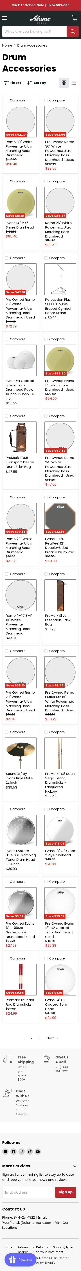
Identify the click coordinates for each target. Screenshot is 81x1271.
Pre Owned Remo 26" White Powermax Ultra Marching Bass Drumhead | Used (20, 308)
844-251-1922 (24, 1217)
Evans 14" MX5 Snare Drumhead (20, 225)
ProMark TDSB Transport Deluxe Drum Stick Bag (20, 462)
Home (7, 45)
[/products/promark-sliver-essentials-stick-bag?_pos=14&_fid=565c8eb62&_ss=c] (60, 595)
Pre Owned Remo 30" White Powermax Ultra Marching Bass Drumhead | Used (59, 150)
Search (23, 1252)
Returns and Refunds (33, 1247)
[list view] (74, 83)
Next (51, 1038)
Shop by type (63, 1247)
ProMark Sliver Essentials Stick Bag (57, 620)
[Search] (73, 31)
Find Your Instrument (48, 1252)
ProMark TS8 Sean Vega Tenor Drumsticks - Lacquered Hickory (60, 782)
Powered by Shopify (40, 1262)
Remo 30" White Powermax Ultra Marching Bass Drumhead (19, 148)
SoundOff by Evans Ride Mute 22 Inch (19, 778)
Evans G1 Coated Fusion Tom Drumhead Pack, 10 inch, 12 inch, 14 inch (20, 389)
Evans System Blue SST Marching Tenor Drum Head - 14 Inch (21, 857)
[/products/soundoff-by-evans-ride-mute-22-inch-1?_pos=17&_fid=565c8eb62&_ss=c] (21, 753)
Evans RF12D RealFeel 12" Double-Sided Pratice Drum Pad (59, 545)
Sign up (66, 1192)
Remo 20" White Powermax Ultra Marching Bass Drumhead (19, 545)
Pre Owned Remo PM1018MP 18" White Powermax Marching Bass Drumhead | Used (59, 701)
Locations (10, 1227)
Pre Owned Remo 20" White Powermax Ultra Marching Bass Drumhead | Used (20, 701)
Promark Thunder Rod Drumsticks (20, 1002)
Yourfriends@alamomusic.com (27, 1222)
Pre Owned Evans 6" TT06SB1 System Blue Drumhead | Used (20, 930)
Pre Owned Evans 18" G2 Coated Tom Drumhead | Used (59, 930)
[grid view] (64, 83)
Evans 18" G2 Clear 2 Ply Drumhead (60, 853)
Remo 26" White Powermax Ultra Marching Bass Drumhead (58, 229)
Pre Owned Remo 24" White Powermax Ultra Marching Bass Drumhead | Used (59, 466)
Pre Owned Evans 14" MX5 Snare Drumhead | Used (59, 385)
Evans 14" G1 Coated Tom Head (56, 1004)
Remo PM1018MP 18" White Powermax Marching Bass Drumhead (19, 624)
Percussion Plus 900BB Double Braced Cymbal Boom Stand (58, 306)
